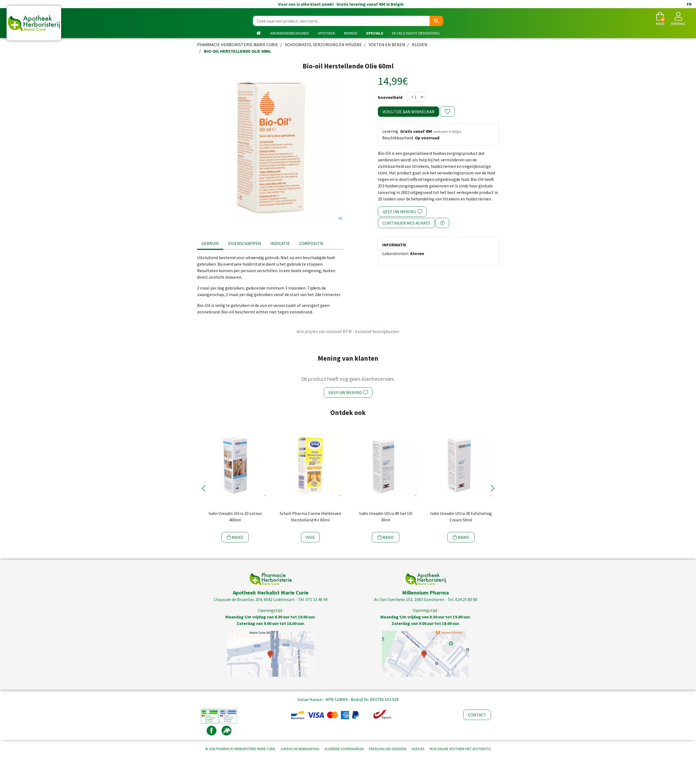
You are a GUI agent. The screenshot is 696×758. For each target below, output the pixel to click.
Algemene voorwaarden (344, 749)
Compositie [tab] (311, 243)
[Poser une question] (442, 223)
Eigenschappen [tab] (244, 243)
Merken (350, 33)
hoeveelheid (390, 97)
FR (689, 4)
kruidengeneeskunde (290, 33)
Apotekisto (460, 749)
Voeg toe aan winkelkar (408, 111)
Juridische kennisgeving (299, 749)
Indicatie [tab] (280, 243)
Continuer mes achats (406, 223)
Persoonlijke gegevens (387, 749)
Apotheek (326, 33)
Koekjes (418, 749)
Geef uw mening (400, 211)
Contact (477, 715)
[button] (203, 488)
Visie (310, 537)
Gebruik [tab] (210, 243)
